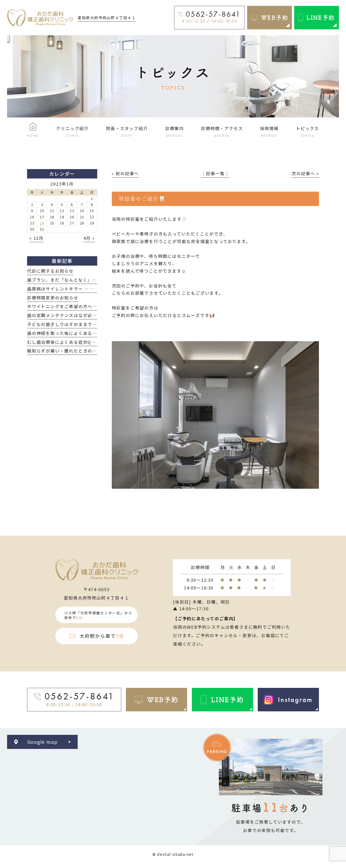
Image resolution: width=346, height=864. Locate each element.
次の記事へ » (305, 173)
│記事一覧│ (215, 173)
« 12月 (36, 238)
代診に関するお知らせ (50, 271)
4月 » (89, 238)
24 (42, 223)
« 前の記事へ (125, 173)
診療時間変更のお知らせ (52, 297)
